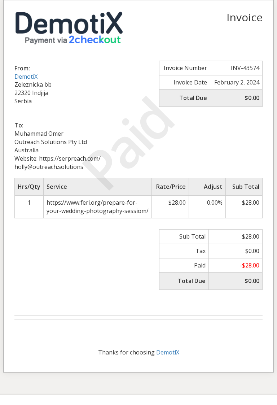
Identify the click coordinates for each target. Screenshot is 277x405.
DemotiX (26, 76)
